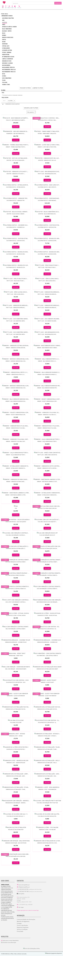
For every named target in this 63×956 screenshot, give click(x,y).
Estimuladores (6, 48)
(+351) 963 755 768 (30, 891)
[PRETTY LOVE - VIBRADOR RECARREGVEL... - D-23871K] (47, 292)
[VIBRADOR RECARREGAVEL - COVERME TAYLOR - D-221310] (15, 640)
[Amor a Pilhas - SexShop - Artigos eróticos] (4, 2)
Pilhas (4, 80)
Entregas (19, 923)
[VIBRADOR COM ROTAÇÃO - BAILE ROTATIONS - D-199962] (15, 840)
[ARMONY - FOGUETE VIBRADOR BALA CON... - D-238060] (15, 412)
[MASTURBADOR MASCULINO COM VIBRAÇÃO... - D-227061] (47, 599)
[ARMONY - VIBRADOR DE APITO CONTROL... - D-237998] (47, 466)
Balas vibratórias (7, 29)
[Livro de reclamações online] (31, 948)
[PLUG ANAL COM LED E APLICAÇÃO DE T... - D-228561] (47, 519)
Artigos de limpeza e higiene (9, 26)
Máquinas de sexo (6, 61)
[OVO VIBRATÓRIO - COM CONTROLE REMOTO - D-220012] (47, 653)
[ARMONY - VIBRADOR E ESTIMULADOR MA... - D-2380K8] (15, 345)
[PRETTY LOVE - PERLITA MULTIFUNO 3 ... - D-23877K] (47, 265)
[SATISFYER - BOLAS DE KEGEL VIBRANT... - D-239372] (15, 211)
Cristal (4, 39)
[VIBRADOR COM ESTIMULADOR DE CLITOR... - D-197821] (47, 840)
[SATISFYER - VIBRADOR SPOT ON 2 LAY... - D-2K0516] (47, 158)
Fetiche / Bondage (6, 52)
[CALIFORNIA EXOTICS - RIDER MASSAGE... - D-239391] (47, 198)
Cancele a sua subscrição (9, 942)
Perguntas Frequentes (23, 927)
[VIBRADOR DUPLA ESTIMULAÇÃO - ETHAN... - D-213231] (15, 787)
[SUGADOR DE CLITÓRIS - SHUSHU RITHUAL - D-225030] (47, 613)
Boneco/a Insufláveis (7, 37)
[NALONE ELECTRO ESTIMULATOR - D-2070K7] (15, 827)
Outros (4, 76)
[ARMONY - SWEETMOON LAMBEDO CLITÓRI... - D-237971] (15, 492)
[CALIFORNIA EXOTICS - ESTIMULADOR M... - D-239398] (15, 185)
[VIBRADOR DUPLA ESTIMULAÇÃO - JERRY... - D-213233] (15, 773)
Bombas (4, 35)
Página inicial (4, 14)
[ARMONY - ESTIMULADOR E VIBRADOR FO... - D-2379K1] (15, 466)
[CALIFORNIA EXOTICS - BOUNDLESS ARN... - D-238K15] (47, 238)
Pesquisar (58, 3)
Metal (3, 74)
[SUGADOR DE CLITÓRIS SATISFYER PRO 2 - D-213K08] (15, 747)
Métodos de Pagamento (23, 921)
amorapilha (21, 893)
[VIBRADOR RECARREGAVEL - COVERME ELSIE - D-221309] (47, 640)
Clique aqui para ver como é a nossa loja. (28, 910)
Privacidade (20, 931)
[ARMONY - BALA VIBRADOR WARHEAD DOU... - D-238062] (15, 399)
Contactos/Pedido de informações (26, 919)
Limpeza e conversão (7, 59)
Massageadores (6, 65)
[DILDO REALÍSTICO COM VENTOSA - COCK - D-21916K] (15, 680)
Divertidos (5, 44)
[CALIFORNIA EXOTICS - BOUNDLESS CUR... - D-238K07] (15, 265)
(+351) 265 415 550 (29, 889)
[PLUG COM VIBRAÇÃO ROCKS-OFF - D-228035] (47, 533)
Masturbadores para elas (9, 69)
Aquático (4, 22)
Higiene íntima (5, 54)
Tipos (3, 92)
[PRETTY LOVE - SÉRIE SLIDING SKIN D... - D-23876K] (47, 278)
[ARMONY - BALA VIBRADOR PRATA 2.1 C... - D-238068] (47, 359)
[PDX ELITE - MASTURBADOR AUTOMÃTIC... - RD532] (15, 118)
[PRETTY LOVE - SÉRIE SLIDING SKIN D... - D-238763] (15, 292)
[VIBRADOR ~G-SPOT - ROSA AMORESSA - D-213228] (47, 787)
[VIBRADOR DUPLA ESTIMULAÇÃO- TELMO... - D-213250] (47, 747)
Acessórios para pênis (8, 18)
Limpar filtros (37, 88)
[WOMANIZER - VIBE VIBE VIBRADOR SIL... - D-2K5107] (15, 131)
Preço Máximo (5, 97)
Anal (3, 20)
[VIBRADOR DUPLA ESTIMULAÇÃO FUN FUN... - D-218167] (15, 707)
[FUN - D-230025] (15, 506)
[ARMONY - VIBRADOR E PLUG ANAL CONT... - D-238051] (15, 439)
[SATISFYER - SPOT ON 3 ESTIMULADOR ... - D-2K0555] (15, 158)
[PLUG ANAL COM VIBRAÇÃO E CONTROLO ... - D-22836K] (15, 533)
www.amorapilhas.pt (24, 885)
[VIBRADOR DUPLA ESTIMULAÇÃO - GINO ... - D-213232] (47, 773)
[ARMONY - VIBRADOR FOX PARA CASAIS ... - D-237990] (15, 479)
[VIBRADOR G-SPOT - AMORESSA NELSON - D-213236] (15, 760)
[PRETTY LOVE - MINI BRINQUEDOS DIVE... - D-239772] (47, 171)
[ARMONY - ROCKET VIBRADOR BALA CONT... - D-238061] (47, 399)
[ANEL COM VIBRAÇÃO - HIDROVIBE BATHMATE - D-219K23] (15, 666)
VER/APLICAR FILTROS (31, 108)
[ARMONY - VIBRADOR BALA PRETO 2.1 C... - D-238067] (15, 372)
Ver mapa (21, 907)
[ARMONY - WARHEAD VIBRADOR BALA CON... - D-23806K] (15, 359)
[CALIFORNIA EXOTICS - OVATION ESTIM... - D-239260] (47, 225)
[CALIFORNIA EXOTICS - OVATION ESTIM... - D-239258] (15, 238)
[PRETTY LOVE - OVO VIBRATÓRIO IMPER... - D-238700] (15, 318)
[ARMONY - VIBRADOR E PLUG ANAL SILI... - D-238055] (47, 412)
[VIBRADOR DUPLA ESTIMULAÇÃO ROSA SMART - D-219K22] (47, 666)
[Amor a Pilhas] (2, 104)
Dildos (4, 41)
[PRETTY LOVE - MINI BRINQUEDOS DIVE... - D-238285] (47, 332)
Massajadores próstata (8, 67)
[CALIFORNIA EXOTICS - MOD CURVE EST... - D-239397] (47, 185)
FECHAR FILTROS (25, 88)
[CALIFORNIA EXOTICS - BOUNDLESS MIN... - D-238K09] (15, 251)
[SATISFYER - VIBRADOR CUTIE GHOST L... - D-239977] (15, 171)
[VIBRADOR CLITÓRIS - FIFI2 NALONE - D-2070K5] (47, 827)
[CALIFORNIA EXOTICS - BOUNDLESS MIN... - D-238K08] (47, 251)
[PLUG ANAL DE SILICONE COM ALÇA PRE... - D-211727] (47, 814)
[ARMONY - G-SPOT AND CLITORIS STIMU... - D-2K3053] (47, 144)
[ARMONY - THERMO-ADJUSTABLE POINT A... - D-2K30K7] (15, 144)
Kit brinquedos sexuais (8, 56)
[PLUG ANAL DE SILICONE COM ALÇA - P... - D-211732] (15, 814)
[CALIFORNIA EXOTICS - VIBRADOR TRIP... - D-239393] (15, 198)
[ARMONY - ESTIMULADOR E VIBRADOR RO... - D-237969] (47, 492)
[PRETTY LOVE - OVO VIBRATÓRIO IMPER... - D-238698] (15, 332)
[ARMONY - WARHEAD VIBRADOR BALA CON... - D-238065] (15, 385)
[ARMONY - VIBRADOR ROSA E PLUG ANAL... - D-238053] (15, 425)
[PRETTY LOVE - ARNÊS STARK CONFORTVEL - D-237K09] (47, 452)
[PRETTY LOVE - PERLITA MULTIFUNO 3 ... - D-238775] (15, 278)
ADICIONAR (15, 126)
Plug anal (4, 82)
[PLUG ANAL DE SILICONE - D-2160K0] (15, 720)
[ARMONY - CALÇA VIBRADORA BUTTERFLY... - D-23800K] (47, 439)
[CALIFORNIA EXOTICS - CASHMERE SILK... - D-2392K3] (15, 225)
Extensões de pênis (7, 50)
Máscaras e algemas (7, 63)
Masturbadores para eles (9, 71)
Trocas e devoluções (22, 925)
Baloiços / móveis (7, 31)
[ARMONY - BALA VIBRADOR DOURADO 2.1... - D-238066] (47, 372)
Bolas (3, 33)
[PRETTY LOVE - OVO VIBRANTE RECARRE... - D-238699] (47, 318)
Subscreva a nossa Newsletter (10, 940)
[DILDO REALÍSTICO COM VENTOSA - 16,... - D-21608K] (47, 720)
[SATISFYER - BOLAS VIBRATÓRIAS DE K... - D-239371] (47, 211)
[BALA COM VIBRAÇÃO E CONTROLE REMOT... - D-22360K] (15, 626)
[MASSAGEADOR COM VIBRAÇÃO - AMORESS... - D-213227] (15, 800)
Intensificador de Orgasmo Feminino (12, 95)
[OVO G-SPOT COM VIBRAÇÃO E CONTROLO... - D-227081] (15, 599)
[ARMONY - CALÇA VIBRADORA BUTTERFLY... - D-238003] (15, 452)
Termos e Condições (22, 929)
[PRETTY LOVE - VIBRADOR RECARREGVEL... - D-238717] (47, 305)
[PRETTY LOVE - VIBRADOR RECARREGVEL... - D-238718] (15, 305)
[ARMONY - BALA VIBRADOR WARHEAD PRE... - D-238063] (47, 385)
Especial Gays (5, 46)
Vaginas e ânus (6, 84)
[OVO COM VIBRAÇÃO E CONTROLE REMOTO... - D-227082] (47, 586)
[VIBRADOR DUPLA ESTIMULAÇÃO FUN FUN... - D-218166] (47, 707)
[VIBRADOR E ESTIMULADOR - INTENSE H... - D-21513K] (47, 733)
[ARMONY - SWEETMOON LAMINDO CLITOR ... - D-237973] (47, 479)
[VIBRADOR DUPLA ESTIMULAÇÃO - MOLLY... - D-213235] (47, 760)
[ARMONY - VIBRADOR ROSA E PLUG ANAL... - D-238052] (47, 425)
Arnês (3, 24)
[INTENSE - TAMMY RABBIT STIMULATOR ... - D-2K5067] (47, 131)
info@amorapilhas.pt (24, 887)
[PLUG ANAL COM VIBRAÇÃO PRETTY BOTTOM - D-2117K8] (47, 800)
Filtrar (10, 100)
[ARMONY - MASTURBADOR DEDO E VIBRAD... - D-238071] (47, 345)
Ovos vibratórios (6, 78)
